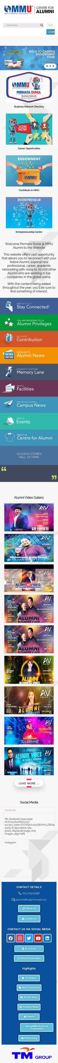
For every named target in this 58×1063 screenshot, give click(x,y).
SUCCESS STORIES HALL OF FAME (29, 455)
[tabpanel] (29, 826)
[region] (29, 58)
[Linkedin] (47, 938)
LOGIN (51, 32)
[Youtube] (38, 938)
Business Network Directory (29, 106)
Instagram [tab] (10, 842)
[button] (29, 58)
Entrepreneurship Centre (29, 232)
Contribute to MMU (29, 190)
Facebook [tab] (10, 810)
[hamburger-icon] (50, 25)
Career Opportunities (29, 148)
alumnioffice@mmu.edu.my (31, 899)
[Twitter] (29, 938)
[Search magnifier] (42, 25)
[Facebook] (11, 938)
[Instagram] (20, 938)
